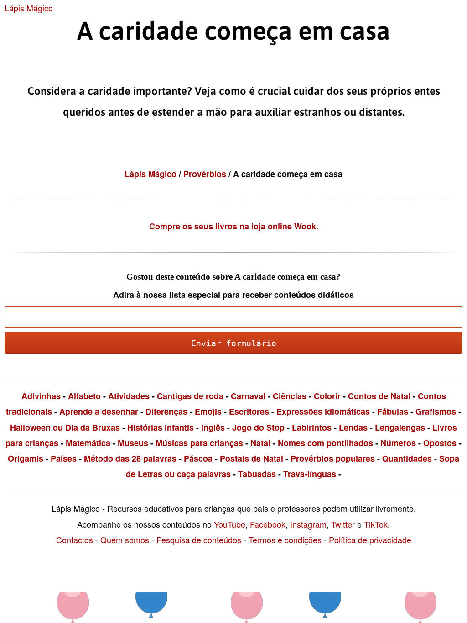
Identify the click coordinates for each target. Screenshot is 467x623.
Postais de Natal (251, 458)
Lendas (353, 427)
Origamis (25, 458)
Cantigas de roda (190, 396)
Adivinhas (41, 396)
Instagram (308, 524)
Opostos (440, 443)
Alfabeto (84, 396)
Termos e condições (285, 539)
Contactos (74, 539)
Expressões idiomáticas (323, 411)
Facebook (267, 524)
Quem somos (124, 539)
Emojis (208, 411)
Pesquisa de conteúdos (198, 539)
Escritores (249, 411)
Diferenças (166, 411)
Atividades (129, 396)
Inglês (213, 427)
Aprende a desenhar (98, 411)
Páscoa (198, 458)
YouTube (229, 524)
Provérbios (205, 174)
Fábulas (392, 411)
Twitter (343, 524)
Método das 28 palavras (130, 458)
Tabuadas (257, 474)
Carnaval (248, 396)
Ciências (289, 396)
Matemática (88, 443)
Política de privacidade (370, 539)
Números (398, 443)
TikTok (376, 524)
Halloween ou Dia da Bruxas (65, 427)
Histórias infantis (160, 427)
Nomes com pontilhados (325, 443)
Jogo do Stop (258, 427)
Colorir (327, 396)
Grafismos (435, 411)
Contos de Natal (379, 396)
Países (64, 458)
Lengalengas (400, 427)
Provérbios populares (333, 458)
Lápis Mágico (29, 8)
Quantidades (407, 458)
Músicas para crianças (199, 443)
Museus (133, 443)
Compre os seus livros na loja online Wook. (233, 226)
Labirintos (312, 427)
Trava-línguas (309, 474)
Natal (260, 443)
